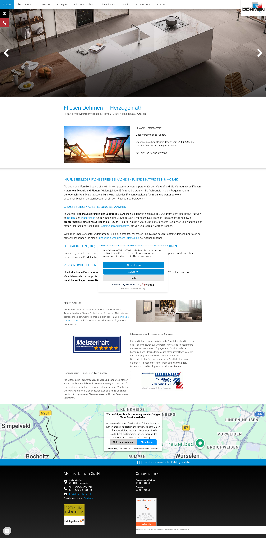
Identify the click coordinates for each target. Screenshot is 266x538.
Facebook (88, 498)
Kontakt (161, 4)
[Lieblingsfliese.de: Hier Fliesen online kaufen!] (74, 524)
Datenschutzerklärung (157, 529)
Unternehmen (143, 4)
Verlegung (62, 4)
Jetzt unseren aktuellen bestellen (167, 462)
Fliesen (7, 4)
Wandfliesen (88, 217)
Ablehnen (133, 271)
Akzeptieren (146, 442)
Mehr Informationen (123, 442)
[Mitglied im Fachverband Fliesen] (163, 390)
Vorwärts (259, 53)
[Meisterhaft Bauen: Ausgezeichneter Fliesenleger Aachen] (97, 355)
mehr (134, 278)
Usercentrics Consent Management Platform (138, 448)
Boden (71, 217)
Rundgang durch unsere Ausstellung (118, 237)
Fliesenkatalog (108, 4)
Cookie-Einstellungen (179, 529)
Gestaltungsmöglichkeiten (114, 225)
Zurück (6, 53)
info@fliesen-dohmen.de (80, 494)
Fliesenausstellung (84, 4)
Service (126, 4)
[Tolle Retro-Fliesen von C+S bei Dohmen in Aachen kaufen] (169, 321)
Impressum (141, 529)
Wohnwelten (44, 4)
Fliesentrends (24, 4)
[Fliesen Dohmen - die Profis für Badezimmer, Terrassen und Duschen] (253, 13)
